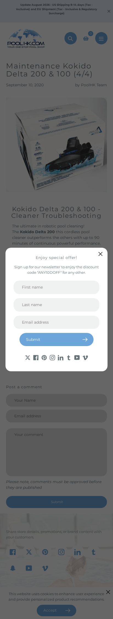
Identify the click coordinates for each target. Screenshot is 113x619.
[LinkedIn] (60, 357)
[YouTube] (77, 357)
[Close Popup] (100, 253)
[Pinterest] (44, 357)
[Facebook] (36, 357)
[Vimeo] (85, 357)
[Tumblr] (69, 357)
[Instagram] (52, 357)
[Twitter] (27, 357)
